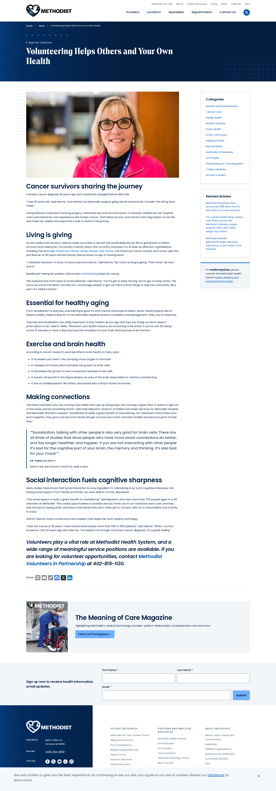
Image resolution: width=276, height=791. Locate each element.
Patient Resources (197, 4)
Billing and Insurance (122, 740)
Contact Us (228, 12)
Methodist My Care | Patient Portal (130, 735)
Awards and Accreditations (220, 754)
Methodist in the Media (219, 152)
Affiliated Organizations (218, 749)
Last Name (191, 670)
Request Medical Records (124, 749)
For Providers (165, 748)
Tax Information (167, 753)
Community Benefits (216, 758)
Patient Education (120, 764)
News (224, 4)
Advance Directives (121, 759)
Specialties (176, 12)
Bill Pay (180, 4)
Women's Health (216, 175)
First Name (116, 670)
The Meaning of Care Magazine (224, 163)
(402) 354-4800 (54, 751)
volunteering (89, 274)
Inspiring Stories (215, 140)
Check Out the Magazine (93, 634)
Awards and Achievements (222, 106)
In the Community (216, 134)
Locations (154, 12)
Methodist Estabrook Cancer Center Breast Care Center (78, 251)
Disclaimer (216, 775)
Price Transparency (121, 745)
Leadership (211, 744)
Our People (212, 157)
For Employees (166, 743)
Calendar (236, 4)
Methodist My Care (162, 4)
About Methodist (218, 728)
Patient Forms (118, 754)
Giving (214, 4)
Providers (132, 12)
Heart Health (213, 129)
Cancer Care (213, 112)
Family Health (214, 117)
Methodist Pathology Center (173, 758)
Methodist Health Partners (172, 738)
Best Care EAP (165, 763)
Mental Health (214, 146)
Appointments (202, 12)
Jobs (247, 4)
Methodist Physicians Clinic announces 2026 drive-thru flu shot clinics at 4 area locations (223, 206)
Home (29, 25)
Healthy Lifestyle (215, 123)
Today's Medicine (216, 169)
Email (112, 687)
